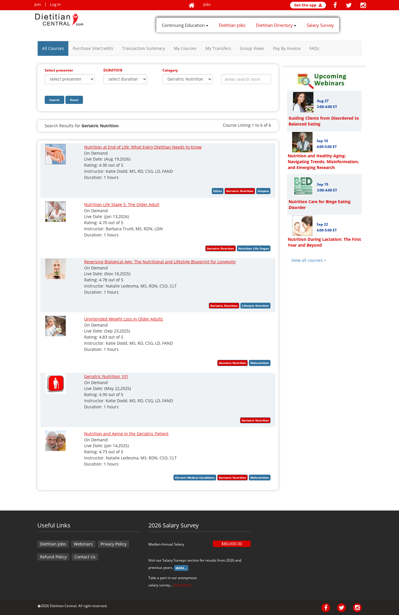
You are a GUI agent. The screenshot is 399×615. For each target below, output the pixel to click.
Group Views (252, 48)
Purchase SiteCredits (93, 48)
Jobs (207, 4)
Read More (182, 585)
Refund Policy (53, 557)
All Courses (53, 48)
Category (170, 70)
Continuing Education (184, 25)
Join (37, 4)
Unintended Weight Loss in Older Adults (123, 319)
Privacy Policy (113, 544)
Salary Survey (320, 25)
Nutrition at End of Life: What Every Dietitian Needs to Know (143, 147)
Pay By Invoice (287, 48)
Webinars (83, 544)
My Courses (185, 48)
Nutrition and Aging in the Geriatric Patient (126, 433)
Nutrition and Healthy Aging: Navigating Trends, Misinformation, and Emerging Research (323, 161)
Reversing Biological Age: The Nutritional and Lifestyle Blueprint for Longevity (160, 261)
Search (54, 100)
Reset (74, 100)
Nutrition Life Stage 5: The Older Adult (121, 204)
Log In (55, 4)
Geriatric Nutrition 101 (106, 376)
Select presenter (59, 70)
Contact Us (85, 557)
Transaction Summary (143, 48)
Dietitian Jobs (232, 25)
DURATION (112, 70)
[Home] (191, 5)
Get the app (305, 5)
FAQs (314, 48)
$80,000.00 (231, 543)
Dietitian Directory (275, 25)
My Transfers (218, 48)
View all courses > (309, 260)
